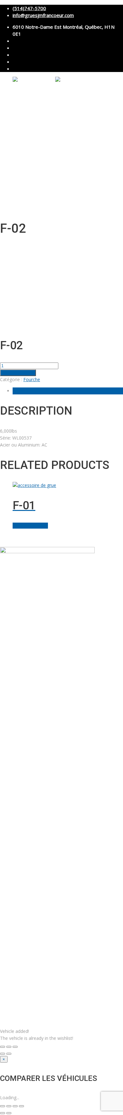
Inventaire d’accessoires (33, 157)
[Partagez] (15, 1106)
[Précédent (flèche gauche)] (2, 1054)
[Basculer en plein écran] (8, 1047)
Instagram (47, 540)
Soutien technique (44, 150)
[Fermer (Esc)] (2, 1047)
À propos (20, 100)
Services (20, 115)
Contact (19, 180)
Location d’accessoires (49, 143)
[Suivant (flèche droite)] (8, 1054)
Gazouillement (89, 540)
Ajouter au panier (18, 372)
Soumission (37, 187)
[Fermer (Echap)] (21, 1106)
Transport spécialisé (47, 129)
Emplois (19, 172)
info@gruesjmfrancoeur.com (43, 15)
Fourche (31, 379)
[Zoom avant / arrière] (15, 1047)
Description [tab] (24, 391)
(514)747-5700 (29, 8)
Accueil (19, 92)
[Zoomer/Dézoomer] (2, 1106)
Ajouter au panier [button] (30, 526)
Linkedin (28, 540)
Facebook (10, 540)
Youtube (66, 540)
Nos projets (22, 165)
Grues (18, 107)
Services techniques (46, 136)
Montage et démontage (51, 122)
